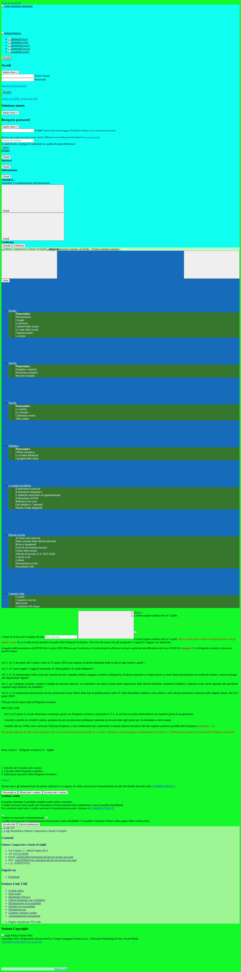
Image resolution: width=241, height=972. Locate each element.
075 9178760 (20, 853)
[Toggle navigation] (29, 265)
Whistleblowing (17, 909)
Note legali (14, 893)
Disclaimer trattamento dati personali (21, 941)
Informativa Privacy (19, 896)
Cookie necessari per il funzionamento (23, 817)
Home (137, 612)
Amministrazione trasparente (24, 915)
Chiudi (6, 157)
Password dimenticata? (14, 85)
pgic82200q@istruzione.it (44, 856)
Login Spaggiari (92, 137)
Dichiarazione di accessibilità (24, 903)
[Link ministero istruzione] (17, 6)
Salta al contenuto (11, 2)
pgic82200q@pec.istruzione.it (46, 860)
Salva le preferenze (29, 824)
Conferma (19, 245)
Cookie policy (16, 890)
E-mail (38, 130)
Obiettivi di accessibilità (21, 906)
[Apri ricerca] (212, 265)
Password (40, 79)
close (5, 280)
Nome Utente (42, 75)
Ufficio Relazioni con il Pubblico (26, 900)
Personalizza (9, 792)
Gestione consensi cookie (22, 912)
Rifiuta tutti (30, 792)
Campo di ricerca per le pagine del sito (22, 636)
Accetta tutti (55, 792)
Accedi (6, 58)
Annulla (6, 245)
